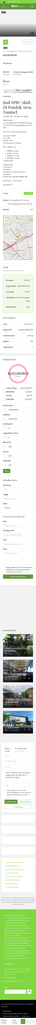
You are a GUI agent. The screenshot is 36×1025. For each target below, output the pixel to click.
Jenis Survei (7, 485)
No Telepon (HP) (8, 531)
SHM (18, 646)
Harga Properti (8, 405)
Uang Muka (6, 415)
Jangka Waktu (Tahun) (10, 433)
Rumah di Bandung (12, 873)
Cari (5, 987)
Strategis (15, 671)
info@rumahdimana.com (15, 981)
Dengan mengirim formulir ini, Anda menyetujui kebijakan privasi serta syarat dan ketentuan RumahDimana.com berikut (19, 569)
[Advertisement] (18, 607)
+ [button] (5, 92)
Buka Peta (29, 193)
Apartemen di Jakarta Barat (15, 862)
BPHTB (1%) (7, 442)
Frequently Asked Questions (11, 1016)
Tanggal (5, 494)
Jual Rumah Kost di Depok (14, 876)
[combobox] (18, 489)
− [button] (5, 220)
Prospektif (13, 646)
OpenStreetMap (22, 92)
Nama (5, 521)
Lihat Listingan (19, 751)
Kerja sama (25, 1016)
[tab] (5, 42)
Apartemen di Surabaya (13, 880)
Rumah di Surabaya (12, 883)
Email (4, 540)
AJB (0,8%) (7, 461)
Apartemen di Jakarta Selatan (15, 869)
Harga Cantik (13, 723)
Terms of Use (24, 572)
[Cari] (29, 992)
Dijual (5, 48)
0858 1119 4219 (15, 2)
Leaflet (15, 92)
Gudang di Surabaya (12, 887)
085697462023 (11, 977)
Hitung (7, 471)
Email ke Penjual (11, 802)
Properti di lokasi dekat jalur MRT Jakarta (15, 1013)
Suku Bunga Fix (8, 424)
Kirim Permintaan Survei (18, 577)
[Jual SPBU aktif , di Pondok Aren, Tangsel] (18, 234)
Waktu (5, 504)
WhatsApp (19, 807)
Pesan (5, 549)
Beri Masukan (6, 1011)
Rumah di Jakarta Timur (13, 866)
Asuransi (6, 452)
